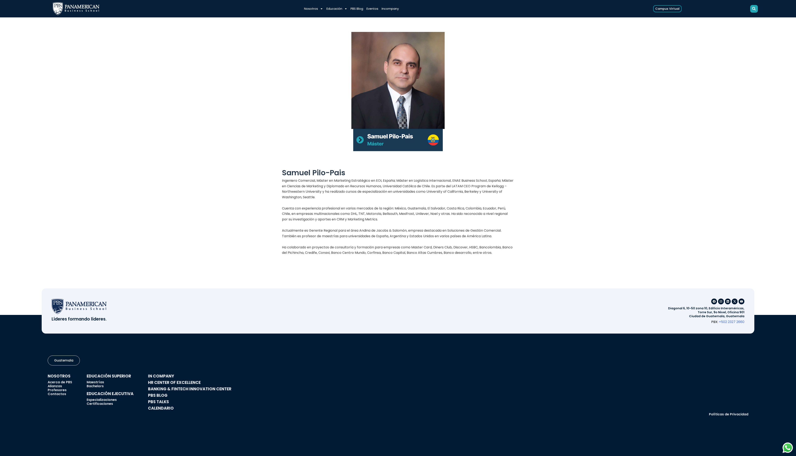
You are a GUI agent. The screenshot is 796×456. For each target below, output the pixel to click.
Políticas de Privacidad (728, 414)
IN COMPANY (161, 376)
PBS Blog (357, 9)
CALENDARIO (161, 408)
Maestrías (95, 382)
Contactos (57, 394)
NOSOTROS (59, 376)
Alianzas (55, 386)
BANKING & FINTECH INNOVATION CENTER (189, 389)
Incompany (390, 9)
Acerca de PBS (60, 382)
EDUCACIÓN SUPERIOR (109, 376)
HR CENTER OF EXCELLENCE (174, 382)
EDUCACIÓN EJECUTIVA (110, 394)
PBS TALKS (158, 402)
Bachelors (95, 386)
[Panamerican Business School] (76, 8)
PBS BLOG (157, 395)
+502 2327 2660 (731, 321)
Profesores (57, 390)
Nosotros (311, 9)
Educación (334, 9)
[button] (754, 9)
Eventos (372, 9)
